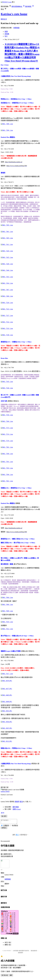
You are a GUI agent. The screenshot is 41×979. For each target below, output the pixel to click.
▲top (2, 812)
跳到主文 (4, 19)
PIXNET (9, 950)
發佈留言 (4, 828)
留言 (21, 801)
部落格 (7, 34)
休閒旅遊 (16, 28)
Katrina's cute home (14, 14)
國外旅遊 (16, 807)
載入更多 (4, 816)
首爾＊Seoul (17, 809)
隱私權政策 (34, 950)
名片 (6, 36)
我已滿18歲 (5, 975)
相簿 (6, 31)
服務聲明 (20, 952)
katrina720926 (5, 791)
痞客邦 (17, 801)
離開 (11, 975)
